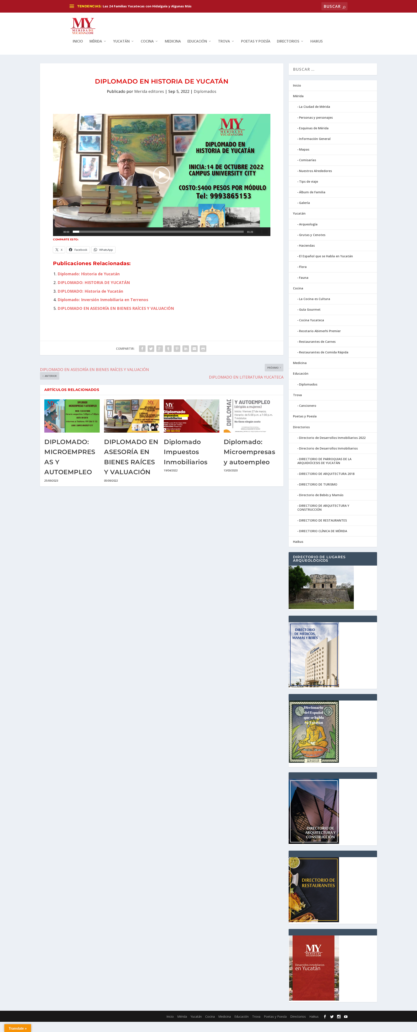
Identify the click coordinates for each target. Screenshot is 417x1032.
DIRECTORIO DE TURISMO (318, 484)
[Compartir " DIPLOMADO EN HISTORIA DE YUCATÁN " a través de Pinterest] (177, 348)
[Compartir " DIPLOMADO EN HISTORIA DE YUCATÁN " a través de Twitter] (151, 348)
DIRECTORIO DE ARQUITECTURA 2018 (326, 474)
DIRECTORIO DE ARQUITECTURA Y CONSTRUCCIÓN (323, 508)
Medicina (173, 41)
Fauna (303, 278)
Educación (197, 41)
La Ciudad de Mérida (314, 107)
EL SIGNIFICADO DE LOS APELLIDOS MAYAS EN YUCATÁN (148, 6)
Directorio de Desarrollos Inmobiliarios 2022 (332, 438)
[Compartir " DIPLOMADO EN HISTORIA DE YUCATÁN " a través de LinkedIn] (185, 348)
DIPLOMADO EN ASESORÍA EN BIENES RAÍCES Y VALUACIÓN (116, 308)
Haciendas (307, 245)
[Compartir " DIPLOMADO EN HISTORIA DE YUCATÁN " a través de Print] (203, 348)
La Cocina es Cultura (314, 299)
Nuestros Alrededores (315, 171)
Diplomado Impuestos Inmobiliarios (186, 452)
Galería (304, 203)
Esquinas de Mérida (314, 128)
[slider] (158, 232)
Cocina (147, 41)
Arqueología (308, 224)
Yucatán (121, 41)
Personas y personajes (316, 117)
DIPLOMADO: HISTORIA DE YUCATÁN (94, 282)
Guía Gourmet (310, 309)
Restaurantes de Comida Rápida (323, 352)
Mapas (304, 149)
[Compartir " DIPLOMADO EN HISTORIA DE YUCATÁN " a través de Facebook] (142, 348)
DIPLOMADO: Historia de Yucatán (90, 291)
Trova (224, 41)
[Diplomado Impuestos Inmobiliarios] (191, 416)
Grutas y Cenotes (312, 235)
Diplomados (205, 91)
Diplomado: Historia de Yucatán (89, 273)
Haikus (316, 41)
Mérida (95, 41)
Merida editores (149, 91)
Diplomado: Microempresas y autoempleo (249, 452)
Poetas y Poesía (255, 41)
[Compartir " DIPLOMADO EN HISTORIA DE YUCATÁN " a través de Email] (194, 348)
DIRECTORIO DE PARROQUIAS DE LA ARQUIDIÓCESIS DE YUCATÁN (324, 461)
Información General (315, 139)
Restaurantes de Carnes (317, 342)
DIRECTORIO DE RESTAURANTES (323, 520)
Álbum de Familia (312, 192)
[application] (161, 175)
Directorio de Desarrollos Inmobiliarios (328, 448)
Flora (303, 267)
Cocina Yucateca (311, 320)
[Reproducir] (59, 232)
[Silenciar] (258, 232)
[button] (161, 175)
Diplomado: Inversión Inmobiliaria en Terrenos (103, 299)
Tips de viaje (308, 181)
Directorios (288, 41)
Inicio (78, 41)
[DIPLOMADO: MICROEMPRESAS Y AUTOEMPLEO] (72, 416)
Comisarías (307, 160)
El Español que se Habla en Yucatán (326, 256)
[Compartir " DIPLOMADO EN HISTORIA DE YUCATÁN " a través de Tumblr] (168, 348)
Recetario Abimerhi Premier (320, 331)
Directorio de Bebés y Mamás (321, 495)
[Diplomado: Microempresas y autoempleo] (251, 416)
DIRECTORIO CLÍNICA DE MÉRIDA (323, 531)
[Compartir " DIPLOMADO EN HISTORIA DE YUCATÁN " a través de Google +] (159, 348)
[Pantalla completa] (265, 232)
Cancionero (307, 406)
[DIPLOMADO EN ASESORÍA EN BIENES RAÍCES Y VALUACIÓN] (131, 416)
